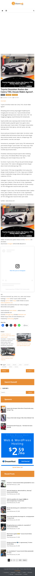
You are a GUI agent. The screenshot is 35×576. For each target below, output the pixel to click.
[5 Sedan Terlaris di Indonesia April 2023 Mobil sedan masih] (9, 339)
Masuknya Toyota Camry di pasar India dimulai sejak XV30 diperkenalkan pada (24, 343)
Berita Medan (13, 310)
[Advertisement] (17, 33)
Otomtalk (15, 94)
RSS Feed (30, 572)
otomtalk (4, 367)
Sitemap (11, 574)
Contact (25, 574)
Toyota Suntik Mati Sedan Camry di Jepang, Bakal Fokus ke (7, 358)
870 (20, 560)
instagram (10, 243)
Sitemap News (18, 574)
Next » (25, 560)
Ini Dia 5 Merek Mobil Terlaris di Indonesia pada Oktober (30, 371)
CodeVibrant (17, 570)
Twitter (19, 572)
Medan (14, 364)
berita (8, 364)
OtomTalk (16, 97)
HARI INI (27, 239)
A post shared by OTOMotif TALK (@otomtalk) (17, 289)
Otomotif (8, 94)
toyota (16, 367)
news (20, 364)
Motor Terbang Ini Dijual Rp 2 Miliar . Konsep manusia (6, 371)
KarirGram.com (22, 314)
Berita (3, 94)
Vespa (14, 300)
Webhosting (10, 318)
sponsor (7, 300)
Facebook (6, 572)
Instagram (13, 572)
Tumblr (24, 572)
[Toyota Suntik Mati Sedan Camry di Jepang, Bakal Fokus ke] (8, 351)
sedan (10, 367)
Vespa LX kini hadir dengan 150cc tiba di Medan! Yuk (20, 417)
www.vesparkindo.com (7, 302)
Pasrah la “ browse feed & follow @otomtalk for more (20, 482)
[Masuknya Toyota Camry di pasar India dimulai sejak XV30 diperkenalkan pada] (24, 337)
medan (8, 298)
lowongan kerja (9, 314)
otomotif (26, 364)
